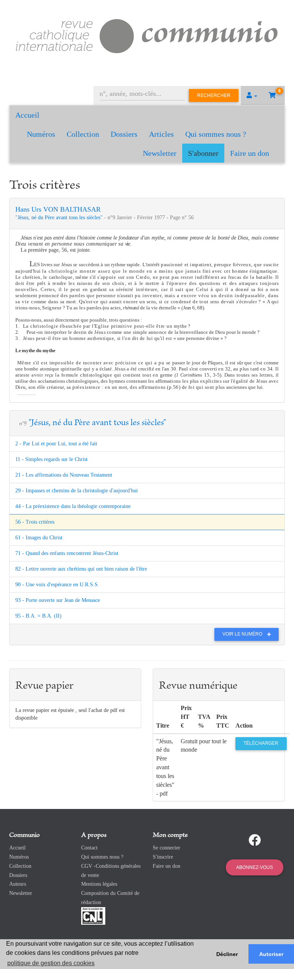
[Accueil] (147, 35)
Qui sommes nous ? (215, 134)
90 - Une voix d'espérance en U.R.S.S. (57, 584)
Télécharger (260, 743)
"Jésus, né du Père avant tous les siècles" (59, 217)
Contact (89, 848)
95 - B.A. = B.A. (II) (38, 616)
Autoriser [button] (271, 954)
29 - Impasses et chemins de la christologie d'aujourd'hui (76, 490)
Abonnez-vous (254, 867)
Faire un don (249, 153)
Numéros (41, 134)
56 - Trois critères (34, 522)
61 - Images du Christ (38, 537)
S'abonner (203, 153)
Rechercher (213, 95)
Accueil (27, 115)
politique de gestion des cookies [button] (51, 963)
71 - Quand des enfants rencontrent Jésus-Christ (66, 553)
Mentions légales (99, 884)
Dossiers (124, 134)
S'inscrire (163, 857)
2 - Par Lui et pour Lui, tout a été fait (56, 443)
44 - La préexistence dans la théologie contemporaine (73, 506)
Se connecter (166, 848)
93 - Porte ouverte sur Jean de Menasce (57, 600)
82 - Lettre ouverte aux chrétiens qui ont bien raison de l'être (81, 569)
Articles (161, 134)
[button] (252, 95)
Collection (83, 134)
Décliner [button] (227, 954)
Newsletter (159, 153)
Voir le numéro (242, 634)
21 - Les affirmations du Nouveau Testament (63, 475)
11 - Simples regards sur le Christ (51, 459)
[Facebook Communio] (255, 840)
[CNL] (93, 915)
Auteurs (17, 884)
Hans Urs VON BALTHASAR (58, 209)
